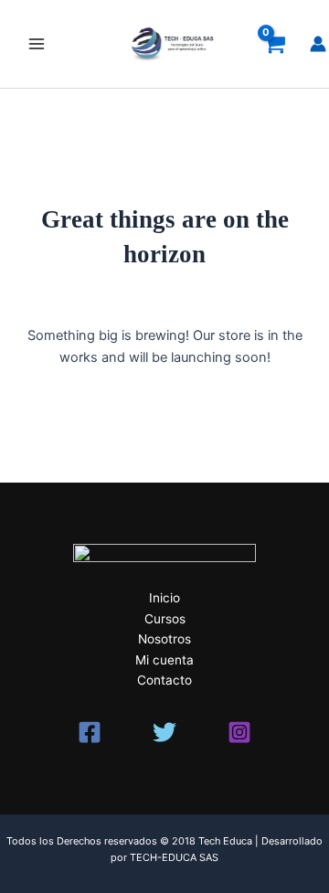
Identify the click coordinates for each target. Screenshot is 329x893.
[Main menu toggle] (36, 44)
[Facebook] (90, 732)
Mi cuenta (164, 660)
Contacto (164, 680)
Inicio (164, 597)
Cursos (165, 618)
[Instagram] (239, 732)
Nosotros (164, 639)
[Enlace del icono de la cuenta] (318, 44)
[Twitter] (164, 732)
